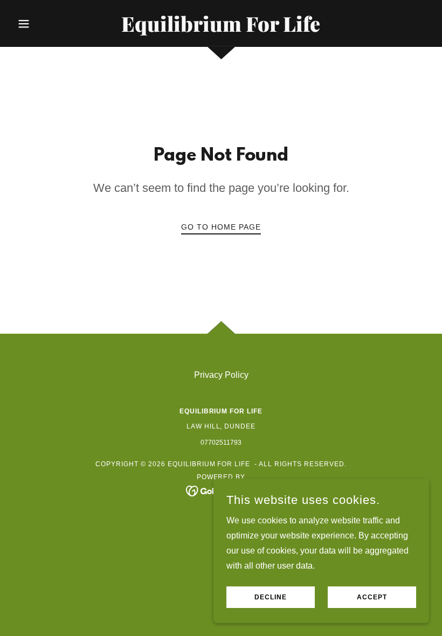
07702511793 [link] (221, 442)
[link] (221, 28)
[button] (44, 23)
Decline (270, 597)
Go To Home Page (221, 227)
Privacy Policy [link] (221, 374)
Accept (372, 597)
